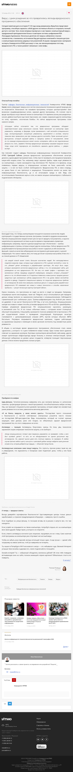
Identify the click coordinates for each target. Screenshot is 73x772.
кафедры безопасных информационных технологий (28, 105)
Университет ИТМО (20, 686)
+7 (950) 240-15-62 (7, 743)
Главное (42, 579)
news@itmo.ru (15, 672)
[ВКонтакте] (68, 12)
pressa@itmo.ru (6, 750)
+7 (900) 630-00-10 (7, 738)
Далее (65, 647)
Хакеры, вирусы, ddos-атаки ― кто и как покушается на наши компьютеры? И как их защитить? (36, 620)
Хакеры (50, 579)
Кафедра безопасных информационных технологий (31, 589)
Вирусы (58, 579)
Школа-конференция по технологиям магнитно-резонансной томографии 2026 (29, 639)
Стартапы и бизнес (42, 725)
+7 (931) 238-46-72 (7, 741)
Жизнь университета (43, 729)
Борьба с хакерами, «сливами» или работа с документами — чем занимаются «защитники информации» (14, 620)
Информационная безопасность (27, 579)
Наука (38, 719)
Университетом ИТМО (45, 758)
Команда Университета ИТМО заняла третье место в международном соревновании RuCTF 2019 (58, 620)
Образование (41, 722)
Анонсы (8, 635)
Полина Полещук (55, 568)
